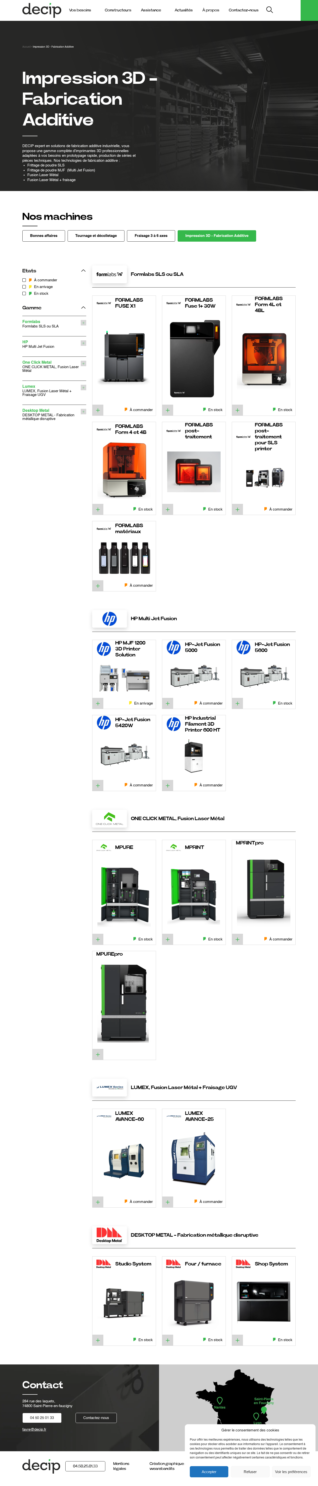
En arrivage (43, 287)
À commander (45, 280)
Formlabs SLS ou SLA (40, 324)
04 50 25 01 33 (42, 1418)
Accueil (26, 47)
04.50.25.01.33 (85, 1466)
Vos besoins (80, 10)
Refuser (250, 1472)
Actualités (184, 10)
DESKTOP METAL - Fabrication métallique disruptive (48, 415)
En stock (41, 293)
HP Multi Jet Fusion (38, 344)
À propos (210, 10)
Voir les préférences (291, 1472)
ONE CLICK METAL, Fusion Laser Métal (50, 367)
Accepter (209, 1472)
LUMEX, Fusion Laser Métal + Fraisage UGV (47, 391)
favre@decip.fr (34, 1429)
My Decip (288, 10)
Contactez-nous (244, 10)
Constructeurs (118, 10)
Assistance (151, 10)
